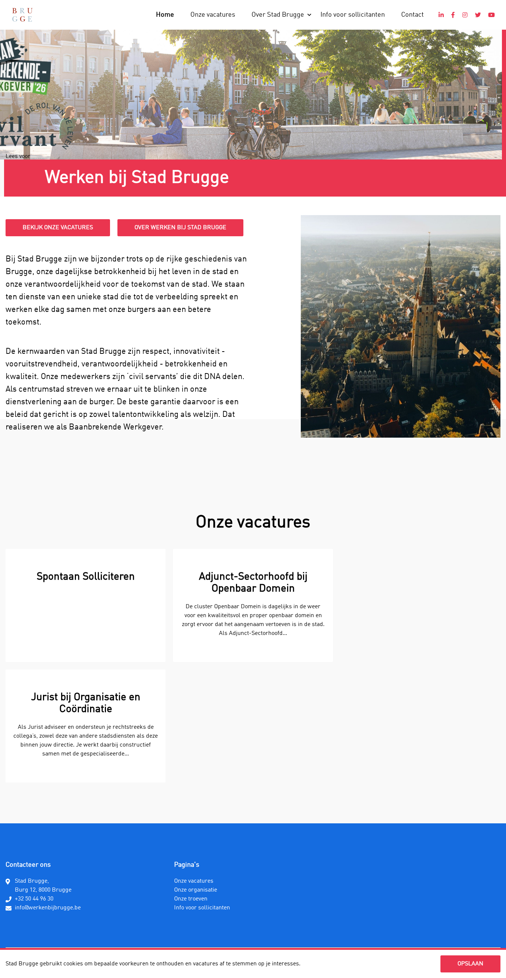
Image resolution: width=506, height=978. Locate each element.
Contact (412, 14)
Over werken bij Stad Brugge (180, 228)
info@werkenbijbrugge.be (48, 908)
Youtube (491, 15)
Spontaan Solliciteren (86, 577)
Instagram (464, 15)
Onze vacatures (212, 14)
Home (165, 14)
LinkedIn (441, 15)
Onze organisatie (195, 890)
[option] (85, 665)
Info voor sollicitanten (352, 14)
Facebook (453, 15)
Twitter (478, 15)
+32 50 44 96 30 (34, 899)
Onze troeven (190, 899)
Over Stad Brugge (278, 14)
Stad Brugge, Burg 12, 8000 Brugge (43, 885)
